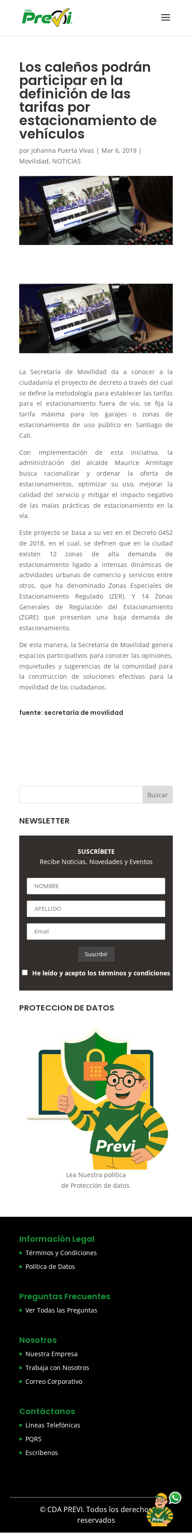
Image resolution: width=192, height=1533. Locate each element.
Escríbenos (41, 1452)
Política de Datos (50, 1266)
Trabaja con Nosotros (57, 1367)
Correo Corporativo (53, 1381)
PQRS (33, 1439)
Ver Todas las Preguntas (61, 1310)
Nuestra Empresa (51, 1354)
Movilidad (34, 161)
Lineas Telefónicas (52, 1425)
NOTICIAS (66, 161)
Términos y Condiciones (61, 1252)
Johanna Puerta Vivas (62, 150)
